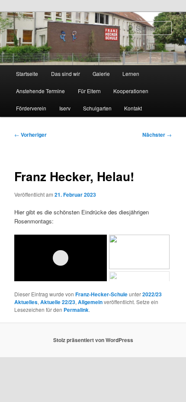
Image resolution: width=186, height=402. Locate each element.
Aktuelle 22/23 (57, 302)
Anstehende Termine (40, 90)
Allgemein (90, 302)
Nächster (157, 134)
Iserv (65, 108)
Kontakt (133, 108)
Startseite (27, 73)
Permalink (76, 310)
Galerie (101, 73)
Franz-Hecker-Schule (101, 294)
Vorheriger (30, 134)
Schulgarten (97, 108)
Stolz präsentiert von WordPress (93, 340)
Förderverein (31, 108)
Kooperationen (130, 90)
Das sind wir (65, 73)
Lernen (130, 73)
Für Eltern (89, 90)
